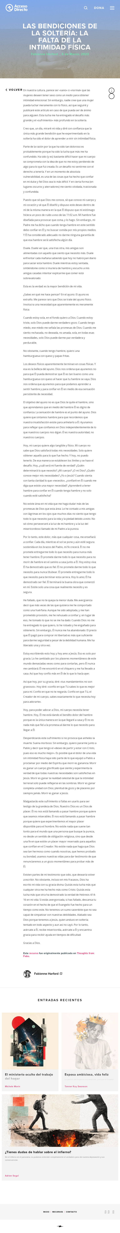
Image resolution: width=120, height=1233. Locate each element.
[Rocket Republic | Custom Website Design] (60, 1226)
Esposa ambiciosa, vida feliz (90, 1052)
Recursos (57, 1211)
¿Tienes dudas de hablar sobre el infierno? (60, 1137)
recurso (33, 953)
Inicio (46, 1211)
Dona (99, 7)
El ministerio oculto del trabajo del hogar (30, 1052)
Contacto (71, 1211)
